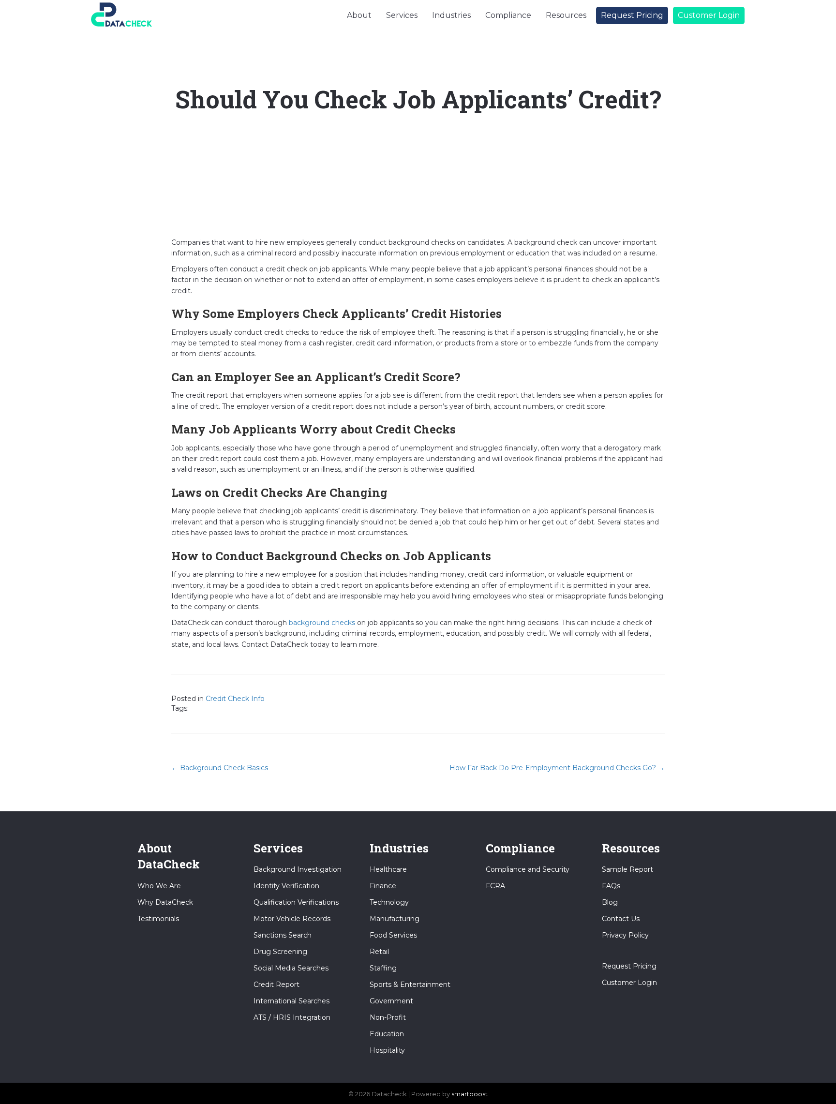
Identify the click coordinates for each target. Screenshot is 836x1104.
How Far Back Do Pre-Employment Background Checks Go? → (557, 767)
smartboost (469, 1094)
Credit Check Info (235, 698)
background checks (322, 622)
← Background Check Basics (219, 767)
